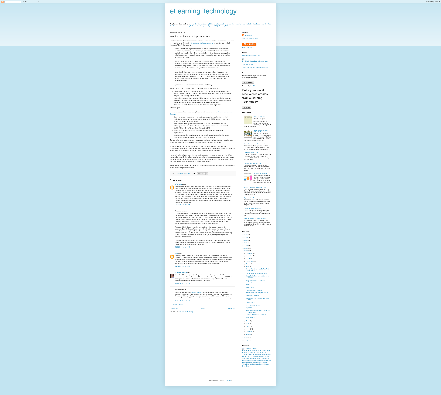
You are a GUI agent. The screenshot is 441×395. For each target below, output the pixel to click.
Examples (261, 360)
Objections (249, 308)
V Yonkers (178, 184)
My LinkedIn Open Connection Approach (255, 61)
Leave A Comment (259, 116)
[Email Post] (194, 173)
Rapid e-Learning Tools (263, 24)
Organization (257, 362)
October (248, 258)
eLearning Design (240, 24)
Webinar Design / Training (254, 290)
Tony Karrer (180, 173)
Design (250, 354)
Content (244, 356)
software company (197, 292)
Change (254, 358)
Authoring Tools (251, 24)
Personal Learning (217, 24)
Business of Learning (260, 173)
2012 (246, 240)
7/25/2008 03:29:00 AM (182, 300)
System (266, 364)
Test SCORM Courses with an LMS (255, 187)
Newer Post (174, 308)
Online (267, 356)
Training (244, 354)
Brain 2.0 (248, 285)
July (247, 267)
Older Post (231, 308)
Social (269, 354)
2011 (246, 243)
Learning (245, 350)
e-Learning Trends (196, 24)
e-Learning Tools (188, 26)
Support (261, 364)
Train (265, 352)
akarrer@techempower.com (251, 55)
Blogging (254, 350)
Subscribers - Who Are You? (252, 163)
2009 (246, 248)
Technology (256, 354)
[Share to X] (202, 173)
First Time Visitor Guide (251, 153)
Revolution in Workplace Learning (202, 43)
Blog (249, 350)
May (247, 323)
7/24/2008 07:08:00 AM (182, 266)
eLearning (263, 354)
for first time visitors (248, 47)
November (249, 256)
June (247, 321)
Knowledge (264, 362)
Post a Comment (178, 304)
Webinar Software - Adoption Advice (257, 293)
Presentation (265, 358)
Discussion (255, 364)
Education (245, 362)
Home (203, 308)
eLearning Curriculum (252, 295)
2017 (246, 235)
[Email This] (198, 173)
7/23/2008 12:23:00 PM (182, 205)
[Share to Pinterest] (206, 173)
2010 (246, 245)
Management (260, 356)
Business (268, 360)
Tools (261, 352)
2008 (246, 251)
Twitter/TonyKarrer (248, 64)
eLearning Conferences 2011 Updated (260, 131)
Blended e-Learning (176, 26)
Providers (249, 358)
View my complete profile (250, 38)
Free (243, 366)
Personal (245, 360)
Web (243, 358)
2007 (246, 338)
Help (268, 350)
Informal (244, 352)
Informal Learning (228, 24)
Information (251, 352)
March (248, 329)
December (249, 253)
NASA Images (250, 287)
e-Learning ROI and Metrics (226, 26)
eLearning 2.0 (206, 24)
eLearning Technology (203, 11)
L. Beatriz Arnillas (181, 272)
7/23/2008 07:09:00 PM (182, 247)
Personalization (253, 360)
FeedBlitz (253, 86)
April (247, 326)
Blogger (228, 380)
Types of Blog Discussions (252, 198)
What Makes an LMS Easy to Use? (255, 219)
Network (249, 364)
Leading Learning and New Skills (256, 273)
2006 (246, 340)
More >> (248, 366)
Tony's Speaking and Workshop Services (255, 67)
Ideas (250, 362)
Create (257, 352)
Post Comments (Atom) (185, 312)
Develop (263, 350)
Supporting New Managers (252, 208)
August (248, 264)
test (176, 253)
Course (253, 356)
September (249, 261)
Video (244, 364)
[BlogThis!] (200, 173)
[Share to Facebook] (204, 173)
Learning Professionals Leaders (256, 315)
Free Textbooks (250, 302)
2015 (246, 237)
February (249, 332)
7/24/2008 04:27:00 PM (182, 283)
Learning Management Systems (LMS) (206, 26)
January (248, 334)
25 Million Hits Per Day (253, 305)
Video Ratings (250, 317)
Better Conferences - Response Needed (256, 144)
